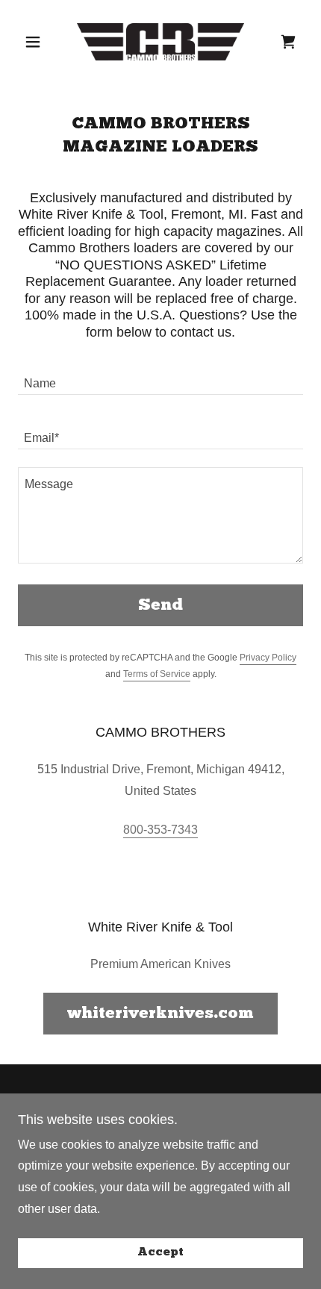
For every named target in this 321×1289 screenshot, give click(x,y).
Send (160, 605)
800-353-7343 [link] (160, 829)
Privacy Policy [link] (268, 657)
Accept (160, 1253)
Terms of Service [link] (156, 674)
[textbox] (160, 376)
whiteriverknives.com (160, 1014)
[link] (160, 42)
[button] (39, 42)
